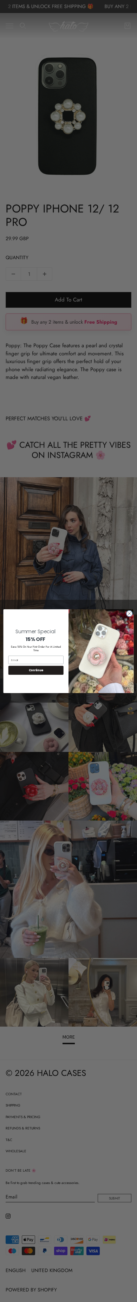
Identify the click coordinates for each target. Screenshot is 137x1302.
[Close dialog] (129, 613)
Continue (36, 670)
